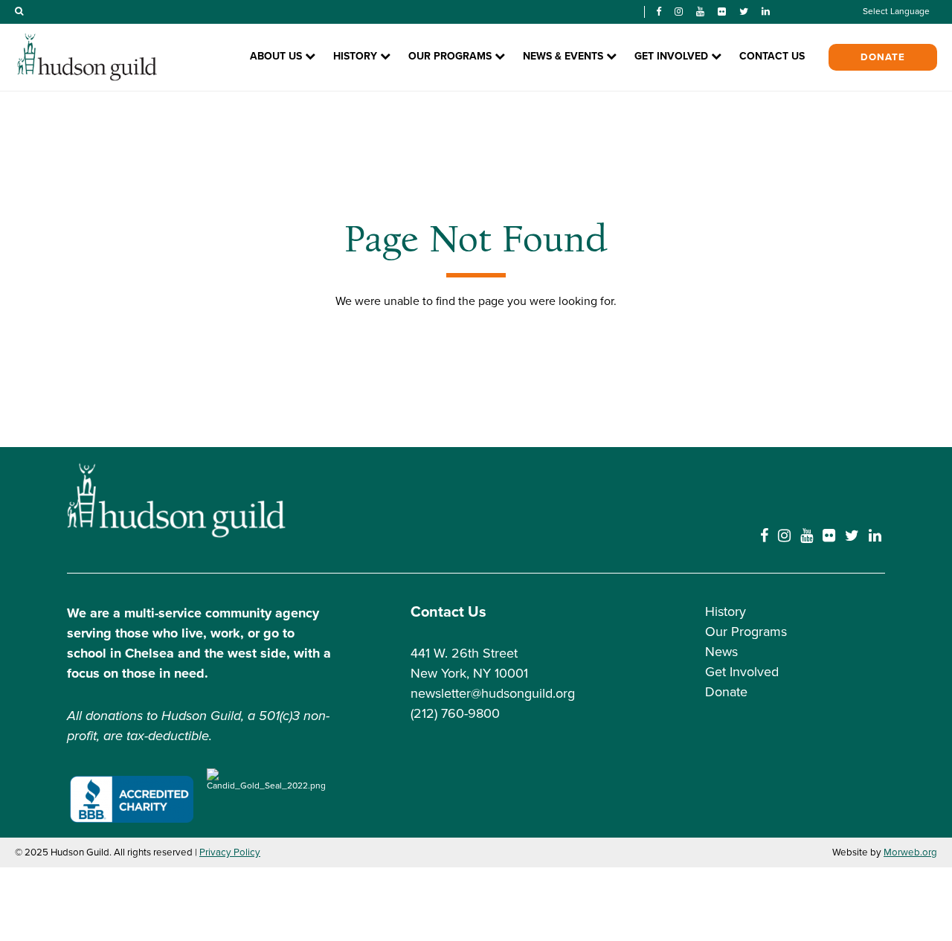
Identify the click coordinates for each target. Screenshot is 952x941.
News (721, 651)
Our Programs (746, 631)
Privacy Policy (229, 852)
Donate (883, 57)
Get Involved (742, 672)
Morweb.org (910, 852)
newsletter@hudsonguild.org (493, 693)
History (725, 611)
